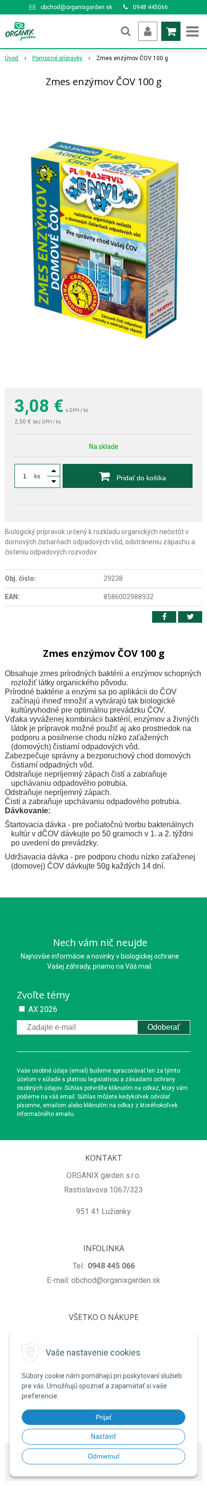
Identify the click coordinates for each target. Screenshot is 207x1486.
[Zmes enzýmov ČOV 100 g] (103, 239)
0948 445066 (150, 7)
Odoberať (163, 1027)
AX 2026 (42, 1009)
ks (37, 476)
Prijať (104, 1417)
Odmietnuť (104, 1456)
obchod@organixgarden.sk (76, 7)
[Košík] (171, 31)
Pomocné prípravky (57, 58)
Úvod (11, 58)
